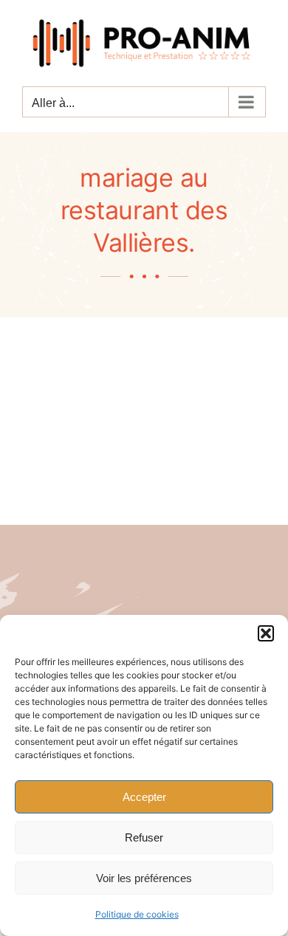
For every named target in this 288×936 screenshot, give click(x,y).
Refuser (144, 837)
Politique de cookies (137, 914)
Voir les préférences (144, 878)
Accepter (144, 797)
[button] (265, 633)
